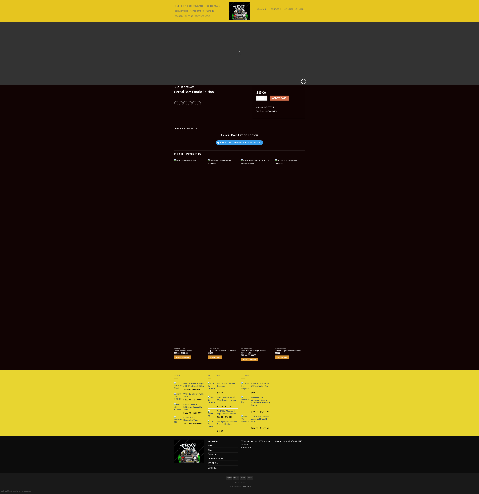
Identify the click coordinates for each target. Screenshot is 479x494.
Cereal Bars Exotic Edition (268, 111)
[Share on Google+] (194, 103)
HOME (176, 6)
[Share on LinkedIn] (199, 103)
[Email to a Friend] (185, 103)
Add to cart (279, 98)
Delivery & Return (203, 16)
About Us (179, 16)
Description (179, 128)
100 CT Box (213, 463)
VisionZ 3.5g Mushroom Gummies (288, 351)
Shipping (189, 16)
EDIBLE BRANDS (181, 11)
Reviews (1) (192, 128)
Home (176, 87)
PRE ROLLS (210, 11)
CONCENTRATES (214, 6)
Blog (210, 445)
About (210, 450)
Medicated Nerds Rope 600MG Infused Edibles (253, 351)
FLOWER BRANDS (197, 11)
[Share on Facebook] (176, 103)
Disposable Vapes (215, 458)
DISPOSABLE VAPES (195, 6)
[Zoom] (303, 81)
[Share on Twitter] (181, 103)
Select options (182, 357)
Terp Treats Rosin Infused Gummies (222, 351)
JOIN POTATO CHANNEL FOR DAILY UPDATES (241, 142)
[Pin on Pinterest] (190, 103)
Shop (183, 6)
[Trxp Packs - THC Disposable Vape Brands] (239, 11)
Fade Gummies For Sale (183, 351)
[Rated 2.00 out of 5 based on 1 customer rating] (211, 99)
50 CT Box (212, 468)
